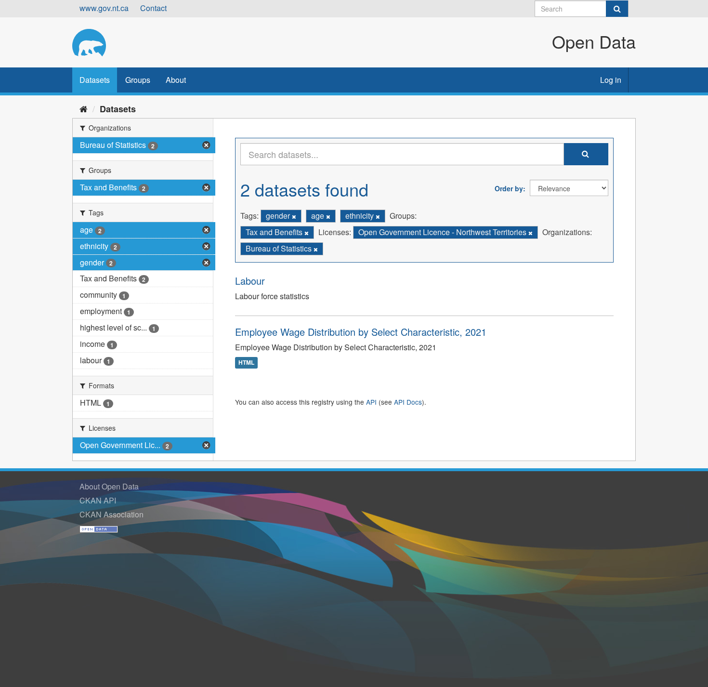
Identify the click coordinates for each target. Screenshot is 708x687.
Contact (153, 7)
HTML (246, 362)
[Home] (83, 108)
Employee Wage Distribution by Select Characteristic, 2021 (360, 332)
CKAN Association (111, 514)
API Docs (408, 402)
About (176, 79)
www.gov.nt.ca (104, 7)
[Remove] (294, 216)
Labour (250, 281)
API (371, 402)
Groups (137, 79)
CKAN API (97, 500)
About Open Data (109, 486)
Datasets (94, 79)
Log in (610, 79)
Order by (509, 188)
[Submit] (617, 8)
